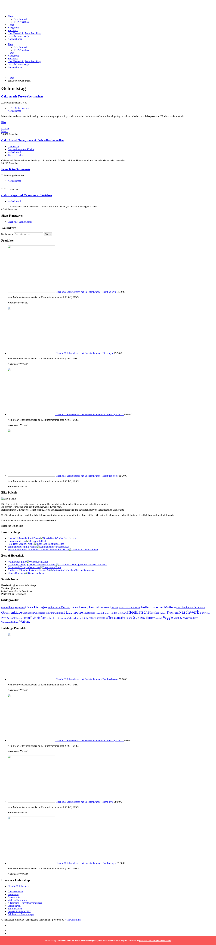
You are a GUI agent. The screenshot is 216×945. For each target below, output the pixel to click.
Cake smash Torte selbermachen (22, 96)
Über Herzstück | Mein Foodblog (24, 33)
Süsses (139, 617)
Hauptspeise (73, 612)
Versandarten (14, 905)
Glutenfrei (59, 613)
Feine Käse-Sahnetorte (15, 169)
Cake (29, 607)
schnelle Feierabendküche (60, 618)
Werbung (24, 621)
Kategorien (13, 27)
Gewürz (50, 613)
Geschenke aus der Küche (21, 149)
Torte (149, 618)
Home (11, 24)
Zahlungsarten (15, 908)
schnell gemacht (97, 618)
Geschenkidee (11, 612)
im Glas (118, 612)
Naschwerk (188, 612)
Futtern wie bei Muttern (158, 607)
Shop (10, 16)
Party (203, 612)
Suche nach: (7, 234)
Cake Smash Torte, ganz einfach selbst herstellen (32, 140)
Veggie (168, 617)
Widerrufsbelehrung (17, 900)
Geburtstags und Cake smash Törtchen (26, 195)
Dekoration (54, 607)
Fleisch (114, 607)
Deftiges (40, 607)
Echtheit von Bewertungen (21, 914)
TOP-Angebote (21, 22)
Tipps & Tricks (15, 155)
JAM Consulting (73, 919)
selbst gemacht (115, 618)
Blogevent (20, 607)
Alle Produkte (21, 19)
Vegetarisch (157, 618)
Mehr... (4, 131)
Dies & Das (13, 146)
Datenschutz (14, 897)
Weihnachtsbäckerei (10, 622)
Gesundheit (28, 613)
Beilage (9, 607)
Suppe (129, 618)
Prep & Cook (8, 617)
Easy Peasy (79, 607)
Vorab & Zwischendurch (185, 618)
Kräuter (163, 613)
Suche (48, 234)
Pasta (208, 613)
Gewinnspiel (39, 613)
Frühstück (135, 607)
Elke (3, 122)
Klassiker (153, 612)
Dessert (65, 607)
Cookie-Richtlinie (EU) (19, 911)
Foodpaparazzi (124, 608)
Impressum (13, 894)
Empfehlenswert (100, 607)
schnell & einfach (34, 617)
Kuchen (172, 612)
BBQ (3, 608)
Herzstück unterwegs (18, 36)
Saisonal (19, 618)
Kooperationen (15, 39)
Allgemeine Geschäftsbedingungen (25, 903)
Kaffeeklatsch (14, 110)
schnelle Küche (80, 618)
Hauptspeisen (89, 613)
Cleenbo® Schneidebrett (20, 221)
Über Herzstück (15, 891)
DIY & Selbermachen (18, 108)
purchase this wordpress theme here (155, 940)
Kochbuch (13, 30)
